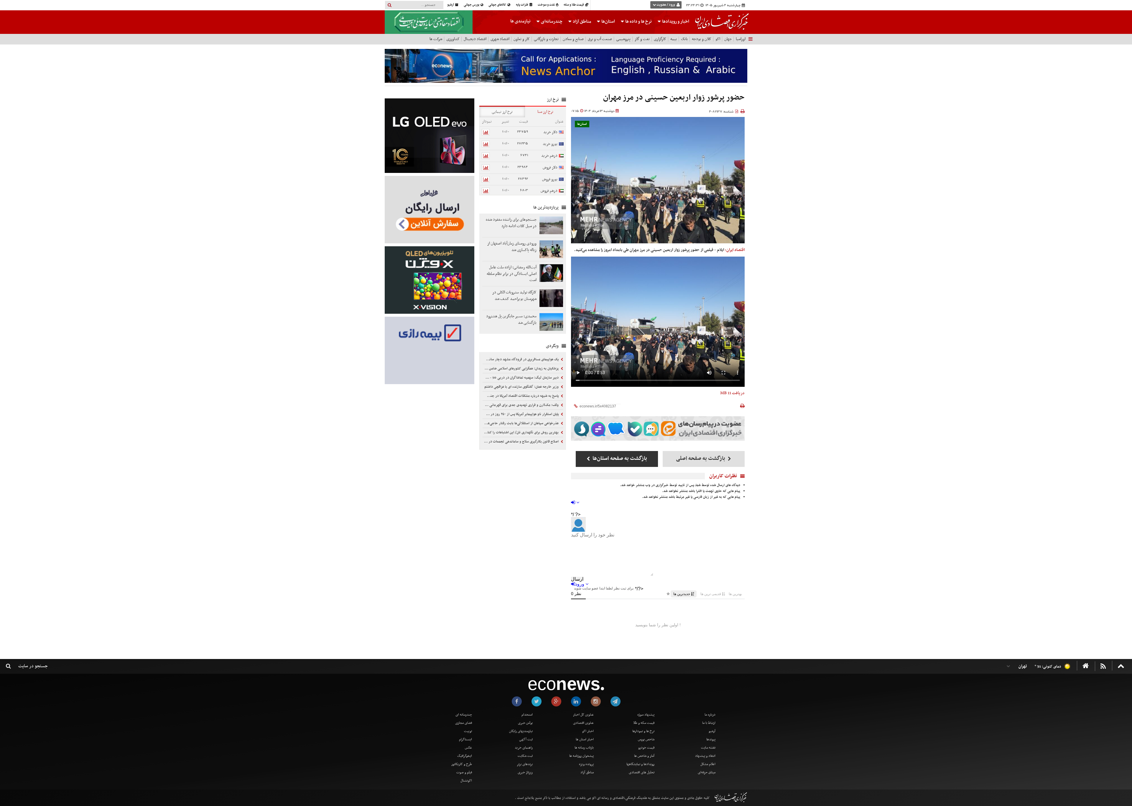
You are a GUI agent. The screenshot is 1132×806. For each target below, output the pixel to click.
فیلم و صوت (464, 772)
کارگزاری (660, 39)
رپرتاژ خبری (525, 772)
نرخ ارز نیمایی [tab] (502, 111)
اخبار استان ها (585, 739)
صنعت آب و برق (600, 39)
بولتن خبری (525, 723)
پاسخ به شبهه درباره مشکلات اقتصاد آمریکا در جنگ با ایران (521, 396)
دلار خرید (550, 132)
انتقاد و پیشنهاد (705, 756)
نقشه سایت (708, 748)
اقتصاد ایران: (735, 250)
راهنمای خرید (524, 748)
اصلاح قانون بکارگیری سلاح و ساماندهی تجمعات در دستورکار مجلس (521, 442)
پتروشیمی (623, 39)
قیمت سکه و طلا (643, 723)
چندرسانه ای (463, 715)
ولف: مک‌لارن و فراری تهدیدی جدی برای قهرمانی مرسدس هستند (521, 405)
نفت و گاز (642, 39)
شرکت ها (436, 39)
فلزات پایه (522, 5)
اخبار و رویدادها (675, 21)
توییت (468, 731)
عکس (468, 748)
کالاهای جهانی (497, 5)
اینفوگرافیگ (464, 756)
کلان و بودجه (701, 39)
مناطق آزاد (581, 21)
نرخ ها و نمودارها (643, 731)
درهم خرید (549, 155)
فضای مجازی (463, 723)
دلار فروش (550, 167)
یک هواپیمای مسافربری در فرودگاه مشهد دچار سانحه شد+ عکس (521, 359)
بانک (684, 39)
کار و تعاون (522, 39)
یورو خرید (550, 144)
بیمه (673, 39)
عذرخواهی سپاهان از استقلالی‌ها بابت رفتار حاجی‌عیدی (521, 423)
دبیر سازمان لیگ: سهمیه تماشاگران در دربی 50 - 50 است (521, 378)
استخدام (527, 715)
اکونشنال (466, 781)
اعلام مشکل (707, 764)
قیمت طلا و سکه (574, 5)
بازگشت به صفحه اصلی (701, 458)
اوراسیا (741, 39)
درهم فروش (549, 190)
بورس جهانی (472, 5)
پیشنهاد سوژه (645, 715)
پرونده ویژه (586, 764)
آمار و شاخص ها (644, 756)
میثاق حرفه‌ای (706, 772)
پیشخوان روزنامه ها (581, 756)
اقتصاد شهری (500, 39)
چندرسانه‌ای (551, 21)
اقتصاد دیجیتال (475, 39)
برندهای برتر (525, 764)
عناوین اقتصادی (583, 723)
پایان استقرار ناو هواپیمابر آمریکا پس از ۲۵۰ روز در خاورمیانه (521, 414)
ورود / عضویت (665, 5)
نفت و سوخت (546, 5)
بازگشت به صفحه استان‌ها (619, 458)
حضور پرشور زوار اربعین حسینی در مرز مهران (674, 97)
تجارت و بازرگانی (546, 39)
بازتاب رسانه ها (584, 748)
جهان (728, 39)
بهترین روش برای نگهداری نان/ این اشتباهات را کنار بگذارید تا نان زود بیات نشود (521, 432)
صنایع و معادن (573, 39)
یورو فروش (549, 179)
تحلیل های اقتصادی (641, 772)
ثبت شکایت (525, 756)
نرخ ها (638, 21)
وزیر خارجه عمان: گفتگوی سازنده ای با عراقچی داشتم (522, 387)
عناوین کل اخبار (583, 715)
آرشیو (451, 5)
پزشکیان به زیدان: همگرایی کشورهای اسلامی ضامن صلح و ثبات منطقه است (521, 368)
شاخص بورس (646, 739)
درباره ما (710, 715)
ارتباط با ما (708, 723)
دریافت (732, 393)
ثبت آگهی (526, 739)
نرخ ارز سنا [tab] (545, 111)
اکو (717, 39)
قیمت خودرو (646, 748)
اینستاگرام (465, 739)
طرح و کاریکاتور (461, 764)
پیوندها (710, 739)
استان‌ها (607, 21)
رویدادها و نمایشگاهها (640, 764)
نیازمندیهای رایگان (521, 731)
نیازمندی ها (520, 21)
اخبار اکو (588, 731)
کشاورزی (453, 39)
